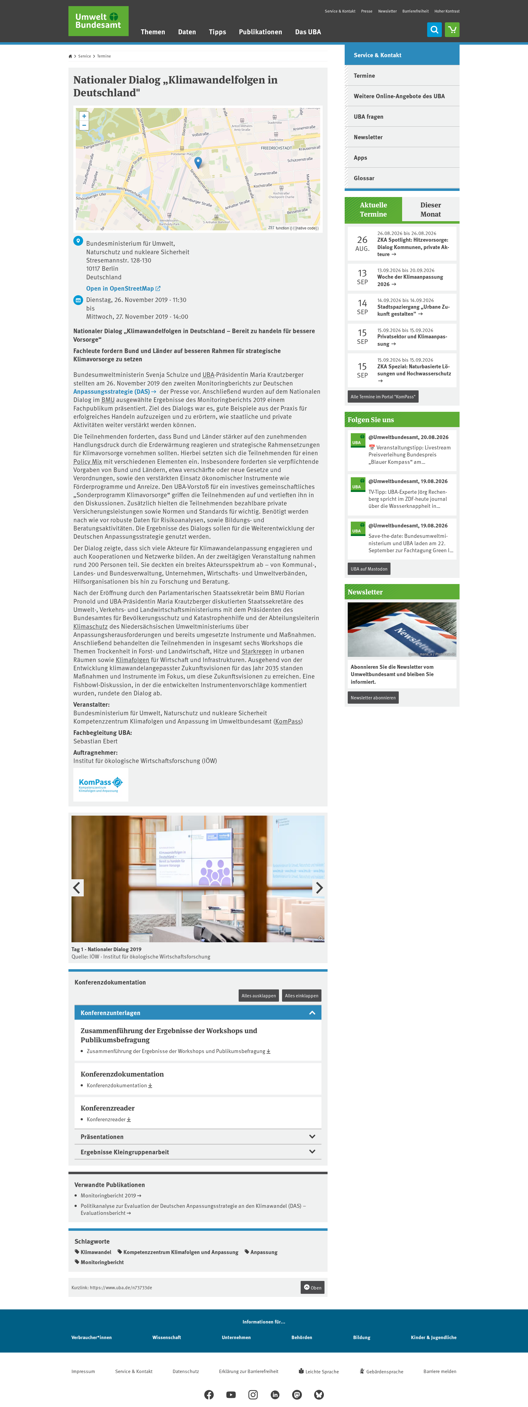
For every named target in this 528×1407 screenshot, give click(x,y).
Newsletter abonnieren (373, 697)
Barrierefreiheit (415, 11)
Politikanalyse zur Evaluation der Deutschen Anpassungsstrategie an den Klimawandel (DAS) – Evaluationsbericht (193, 1209)
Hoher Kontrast (447, 11)
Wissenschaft (166, 1337)
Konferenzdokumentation (117, 1085)
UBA (208, 374)
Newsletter (387, 11)
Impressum (83, 1371)
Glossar (364, 177)
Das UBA (308, 31)
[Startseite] (98, 21)
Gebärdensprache (384, 1371)
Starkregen (257, 650)
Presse (366, 11)
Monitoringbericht (102, 1262)
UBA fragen (368, 116)
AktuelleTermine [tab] (373, 209)
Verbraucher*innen (92, 1337)
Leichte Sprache (322, 1371)
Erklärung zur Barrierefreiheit (248, 1371)
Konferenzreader (106, 1118)
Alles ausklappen (259, 995)
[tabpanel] (402, 307)
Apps (360, 157)
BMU (108, 399)
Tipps (217, 31)
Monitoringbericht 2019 (108, 1195)
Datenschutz (186, 1371)
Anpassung (264, 1252)
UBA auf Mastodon (369, 568)
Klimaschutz (90, 626)
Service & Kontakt (340, 11)
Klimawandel (96, 1252)
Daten (187, 31)
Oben (315, 1287)
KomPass (288, 721)
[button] (198, 163)
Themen (153, 31)
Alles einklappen (301, 995)
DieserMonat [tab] (430, 209)
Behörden (302, 1337)
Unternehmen (236, 1337)
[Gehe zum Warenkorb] (452, 29)
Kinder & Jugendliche (434, 1337)
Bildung (361, 1337)
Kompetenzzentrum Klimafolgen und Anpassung (180, 1252)
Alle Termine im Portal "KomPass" (383, 396)
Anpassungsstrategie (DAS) (111, 391)
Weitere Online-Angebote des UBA (399, 95)
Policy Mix (87, 461)
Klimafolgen (132, 659)
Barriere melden (440, 1371)
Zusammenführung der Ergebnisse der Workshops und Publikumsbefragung (176, 1050)
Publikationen (260, 31)
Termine (104, 56)
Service (84, 56)
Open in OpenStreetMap (120, 287)
